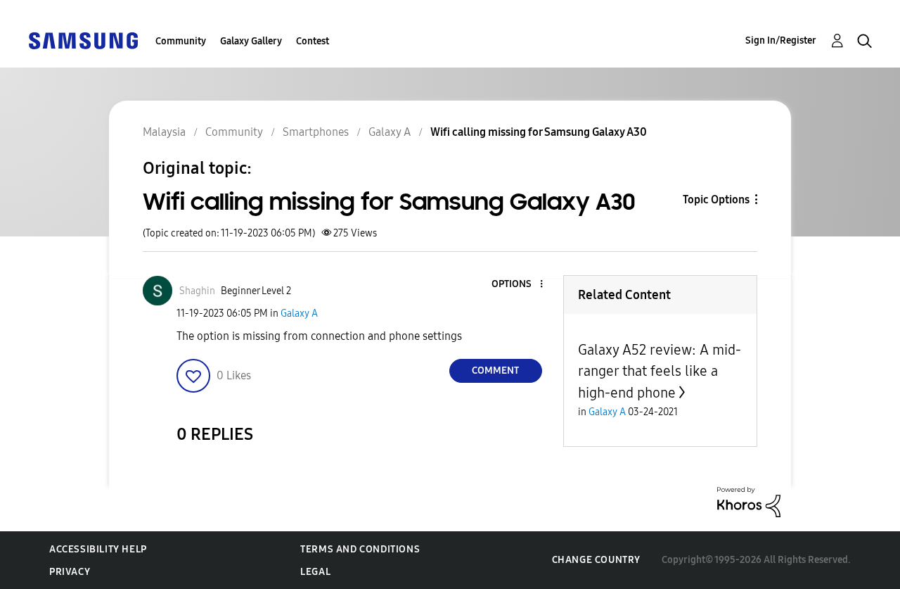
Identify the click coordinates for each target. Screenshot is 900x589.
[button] (517, 284)
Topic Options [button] (716, 199)
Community (180, 41)
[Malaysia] (83, 39)
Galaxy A (299, 313)
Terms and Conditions (360, 549)
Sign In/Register (780, 40)
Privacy (69, 572)
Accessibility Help (98, 549)
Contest (312, 41)
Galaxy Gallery (251, 41)
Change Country (596, 560)
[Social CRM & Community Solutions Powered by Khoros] (748, 501)
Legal (315, 572)
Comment (495, 370)
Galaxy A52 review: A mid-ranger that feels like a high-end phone (659, 371)
